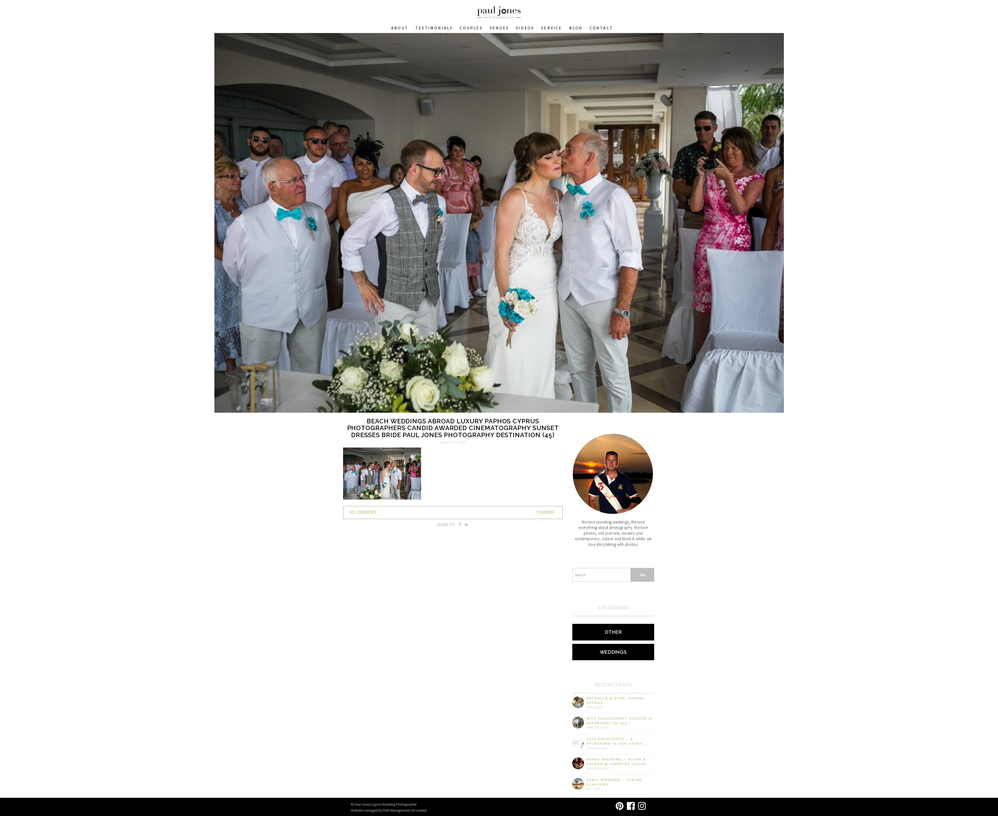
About (399, 27)
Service (551, 27)
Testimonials (434, 27)
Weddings (613, 652)
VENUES (499, 27)
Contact (601, 27)
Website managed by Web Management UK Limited (388, 810)
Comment (546, 512)
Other (613, 632)
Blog (576, 27)
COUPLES (471, 27)
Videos (525, 27)
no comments (363, 512)
